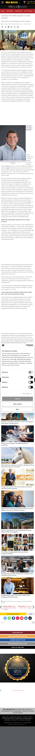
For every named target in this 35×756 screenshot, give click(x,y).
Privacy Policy (27, 717)
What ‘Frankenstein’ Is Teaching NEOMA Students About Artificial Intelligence (16, 531)
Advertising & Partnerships (24, 718)
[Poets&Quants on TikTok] (30, 618)
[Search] (33, 622)
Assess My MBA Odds (17, 647)
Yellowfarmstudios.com (22, 724)
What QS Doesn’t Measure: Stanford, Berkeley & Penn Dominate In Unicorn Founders (17, 466)
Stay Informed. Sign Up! (13, 614)
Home (2, 11)
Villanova (19, 601)
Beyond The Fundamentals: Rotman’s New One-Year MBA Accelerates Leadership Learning (17, 509)
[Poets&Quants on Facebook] (13, 618)
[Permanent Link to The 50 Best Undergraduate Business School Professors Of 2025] (17, 542)
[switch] (30, 377)
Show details (26, 393)
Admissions (18, 11)
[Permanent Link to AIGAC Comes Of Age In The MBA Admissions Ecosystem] (17, 433)
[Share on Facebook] (2, 27)
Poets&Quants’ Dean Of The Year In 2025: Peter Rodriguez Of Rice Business (15, 596)
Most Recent (28, 11)
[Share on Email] (8, 27)
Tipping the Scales (28, 711)
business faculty (11, 601)
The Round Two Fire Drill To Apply (24, 607)
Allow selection (17, 404)
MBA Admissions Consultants (17, 643)
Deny (17, 409)
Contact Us (15, 720)
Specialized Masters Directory (17, 636)
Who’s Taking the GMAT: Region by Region (10, 607)
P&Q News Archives (16, 717)
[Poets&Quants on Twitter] (5, 618)
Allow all (17, 398)
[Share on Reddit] (18, 27)
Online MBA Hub (17, 632)
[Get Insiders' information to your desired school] (17, 668)
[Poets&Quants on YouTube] (21, 618)
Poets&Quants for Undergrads (11, 711)
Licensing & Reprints (8, 718)
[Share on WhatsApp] (15, 27)
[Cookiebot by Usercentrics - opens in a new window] (26, 345)
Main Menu (9, 11)
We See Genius (18, 713)
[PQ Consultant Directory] (17, 695)
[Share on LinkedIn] (11, 27)
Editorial (7, 720)
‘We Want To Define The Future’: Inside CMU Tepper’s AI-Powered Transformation (17, 422)
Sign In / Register (25, 720)
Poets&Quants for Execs (23, 709)
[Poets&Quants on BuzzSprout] (9, 618)
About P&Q (5, 717)
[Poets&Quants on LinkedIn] (26, 618)
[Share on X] (5, 27)
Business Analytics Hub (17, 640)
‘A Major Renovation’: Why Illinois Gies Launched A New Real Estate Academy (16, 487)
